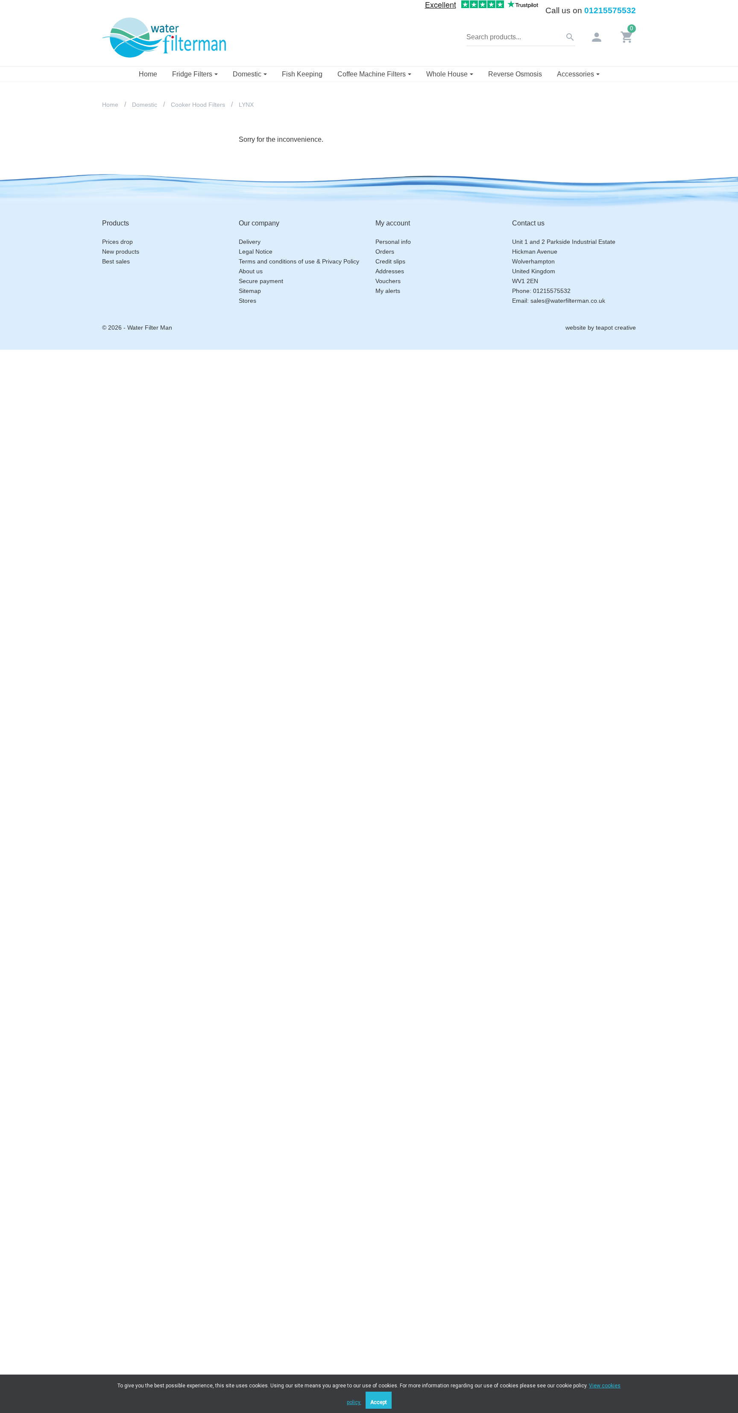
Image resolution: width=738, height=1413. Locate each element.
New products (120, 251)
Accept (378, 1402)
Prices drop (117, 241)
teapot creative (616, 327)
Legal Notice (255, 251)
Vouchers (388, 281)
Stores (247, 300)
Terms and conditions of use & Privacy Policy (299, 261)
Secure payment (261, 281)
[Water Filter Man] (164, 37)
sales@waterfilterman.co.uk (567, 300)
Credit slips (390, 261)
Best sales (116, 261)
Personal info (393, 241)
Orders (384, 251)
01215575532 (610, 10)
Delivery (250, 241)
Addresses (389, 271)
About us (251, 271)
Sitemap (250, 290)
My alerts (387, 290)
